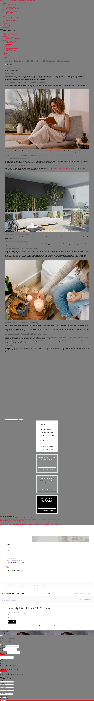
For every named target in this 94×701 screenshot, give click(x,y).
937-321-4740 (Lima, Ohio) (8, 30)
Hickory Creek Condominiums (10, 4)
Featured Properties (10, 7)
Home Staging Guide (11, 20)
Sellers (4, 16)
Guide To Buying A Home (12, 11)
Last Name (2, 647)
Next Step (2, 654)
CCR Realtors (10, 545)
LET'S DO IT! (3, 671)
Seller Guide (9, 19)
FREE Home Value (47, 469)
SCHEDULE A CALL (47, 510)
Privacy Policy (75, 593)
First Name (2, 645)
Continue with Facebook (5, 662)
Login (7, 15)
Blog (4, 21)
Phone (1, 650)
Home (4, 3)
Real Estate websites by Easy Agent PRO (9, 600)
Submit (1, 659)
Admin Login (88, 593)
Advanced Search (10, 12)
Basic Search (9, 13)
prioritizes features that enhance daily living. (44, 150)
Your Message (3, 653)
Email (1, 648)
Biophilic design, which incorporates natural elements (64, 168)
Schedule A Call (9, 25)
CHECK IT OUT (47, 489)
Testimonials (6, 23)
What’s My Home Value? (12, 17)
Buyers (4, 9)
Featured (5, 5)
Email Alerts (6, 27)
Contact (5, 24)
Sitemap (82, 593)
